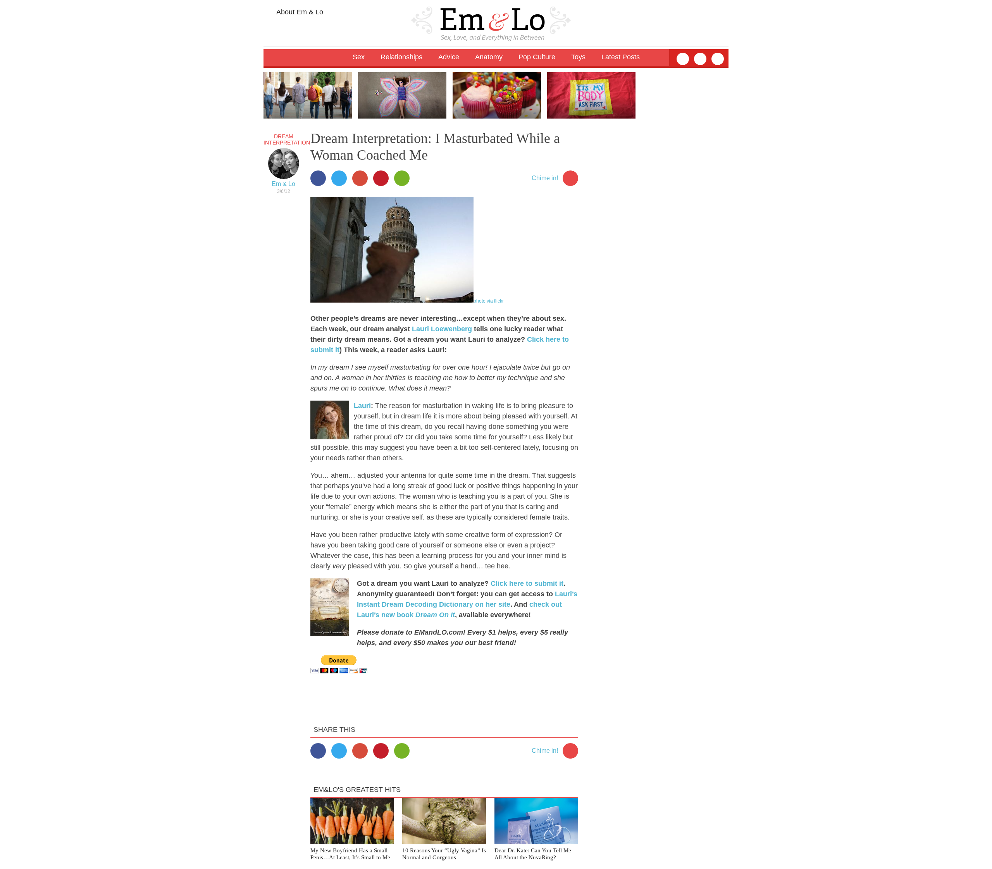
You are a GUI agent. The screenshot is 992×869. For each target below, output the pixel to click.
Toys (578, 57)
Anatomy (489, 57)
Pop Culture (536, 57)
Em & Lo (283, 184)
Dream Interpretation (287, 139)
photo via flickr (489, 301)
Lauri (362, 406)
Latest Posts (620, 57)
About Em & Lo (299, 12)
